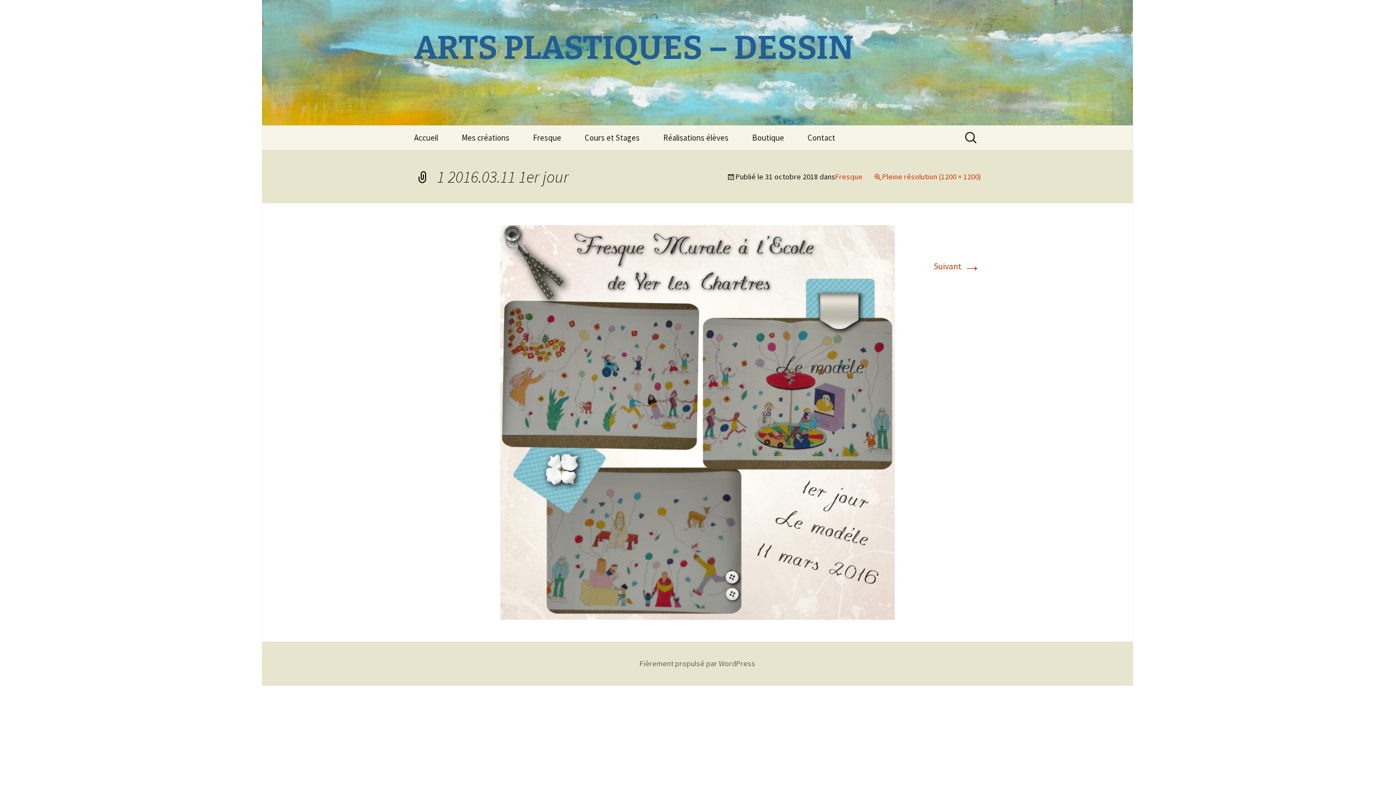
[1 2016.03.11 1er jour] (697, 421)
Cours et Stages (612, 137)
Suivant (957, 266)
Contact (821, 137)
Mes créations (486, 137)
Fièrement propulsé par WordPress (697, 663)
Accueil (426, 137)
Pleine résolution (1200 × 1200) (931, 177)
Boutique (768, 137)
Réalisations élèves (696, 137)
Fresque (547, 137)
